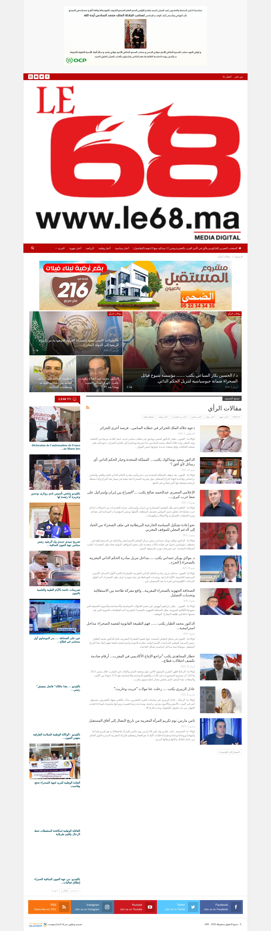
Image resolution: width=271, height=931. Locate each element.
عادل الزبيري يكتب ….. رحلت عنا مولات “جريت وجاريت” (154, 689)
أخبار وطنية (105, 248)
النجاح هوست (54, 924)
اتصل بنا (227, 76)
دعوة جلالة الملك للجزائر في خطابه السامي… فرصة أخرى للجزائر (147, 428)
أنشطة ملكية (148, 417)
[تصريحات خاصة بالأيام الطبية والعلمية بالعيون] (54, 568)
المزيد (61, 248)
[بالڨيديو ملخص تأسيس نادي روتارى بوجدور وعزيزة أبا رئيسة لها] (54, 472)
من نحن (238, 76)
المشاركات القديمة (230, 752)
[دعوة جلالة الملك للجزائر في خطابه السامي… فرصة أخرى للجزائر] (221, 438)
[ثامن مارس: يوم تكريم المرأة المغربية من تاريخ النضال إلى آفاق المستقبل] (221, 731)
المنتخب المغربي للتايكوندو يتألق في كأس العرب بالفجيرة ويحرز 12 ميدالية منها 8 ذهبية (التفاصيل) (185, 248)
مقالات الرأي (234, 313)
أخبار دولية (210, 417)
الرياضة (90, 248)
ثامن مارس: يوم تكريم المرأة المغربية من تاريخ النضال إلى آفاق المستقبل (142, 720)
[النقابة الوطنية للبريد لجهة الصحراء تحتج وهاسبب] (54, 761)
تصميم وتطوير (75, 924)
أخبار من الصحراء (179, 417)
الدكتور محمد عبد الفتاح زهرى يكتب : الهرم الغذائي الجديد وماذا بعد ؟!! (100, 383)
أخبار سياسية (122, 248)
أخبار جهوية (75, 248)
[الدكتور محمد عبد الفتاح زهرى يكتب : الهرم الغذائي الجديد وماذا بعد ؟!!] (99, 374)
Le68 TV (236, 417)
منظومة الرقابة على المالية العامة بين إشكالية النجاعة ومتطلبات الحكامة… (55, 383)
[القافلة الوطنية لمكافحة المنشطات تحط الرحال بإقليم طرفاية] (54, 809)
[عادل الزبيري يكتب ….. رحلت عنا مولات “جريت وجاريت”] (221, 699)
